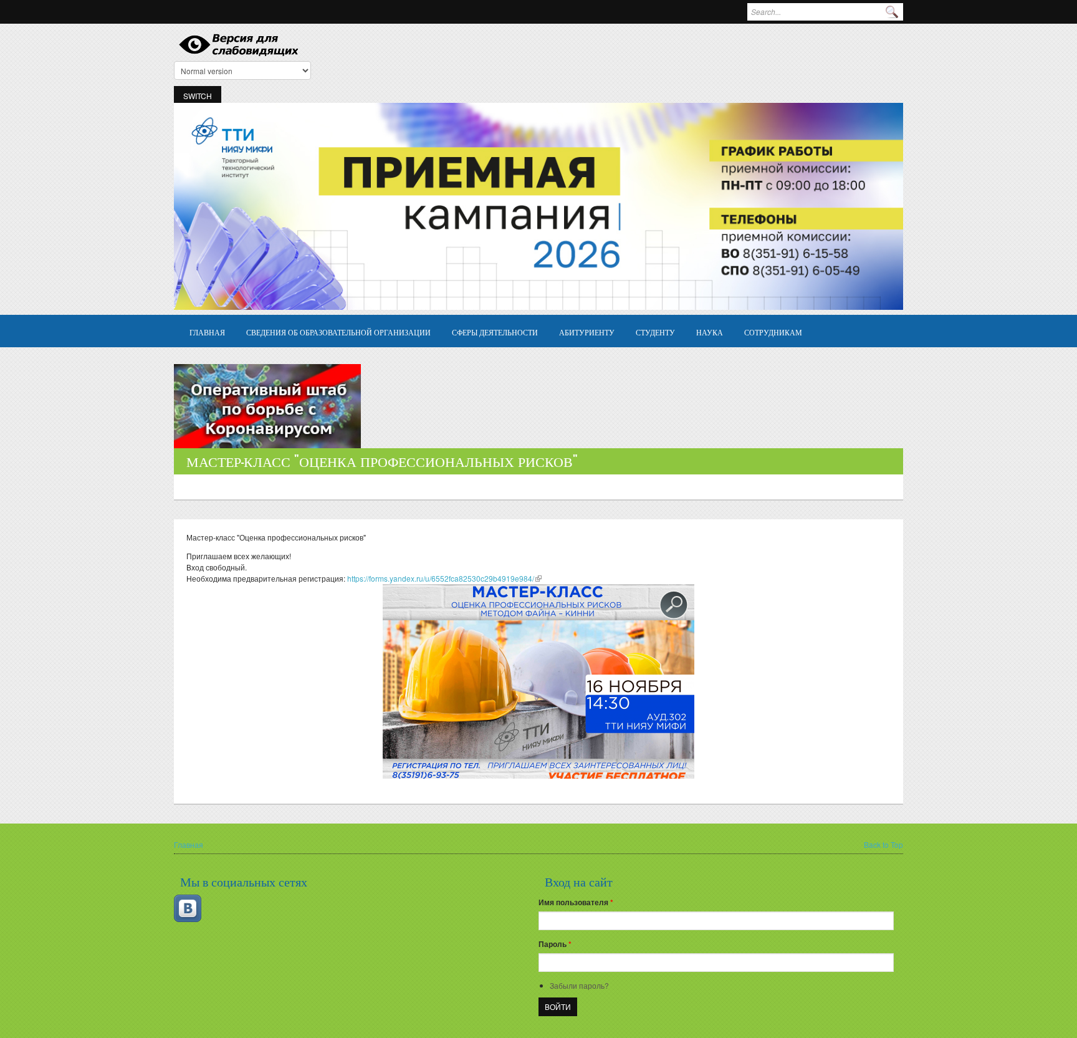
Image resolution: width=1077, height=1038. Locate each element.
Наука (709, 332)
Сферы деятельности (495, 332)
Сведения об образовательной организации (338, 332)
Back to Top (883, 844)
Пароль (555, 943)
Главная (207, 332)
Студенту (655, 332)
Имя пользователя (575, 902)
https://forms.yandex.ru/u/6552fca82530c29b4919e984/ (444, 578)
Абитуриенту (587, 332)
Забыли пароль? (579, 985)
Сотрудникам (773, 332)
